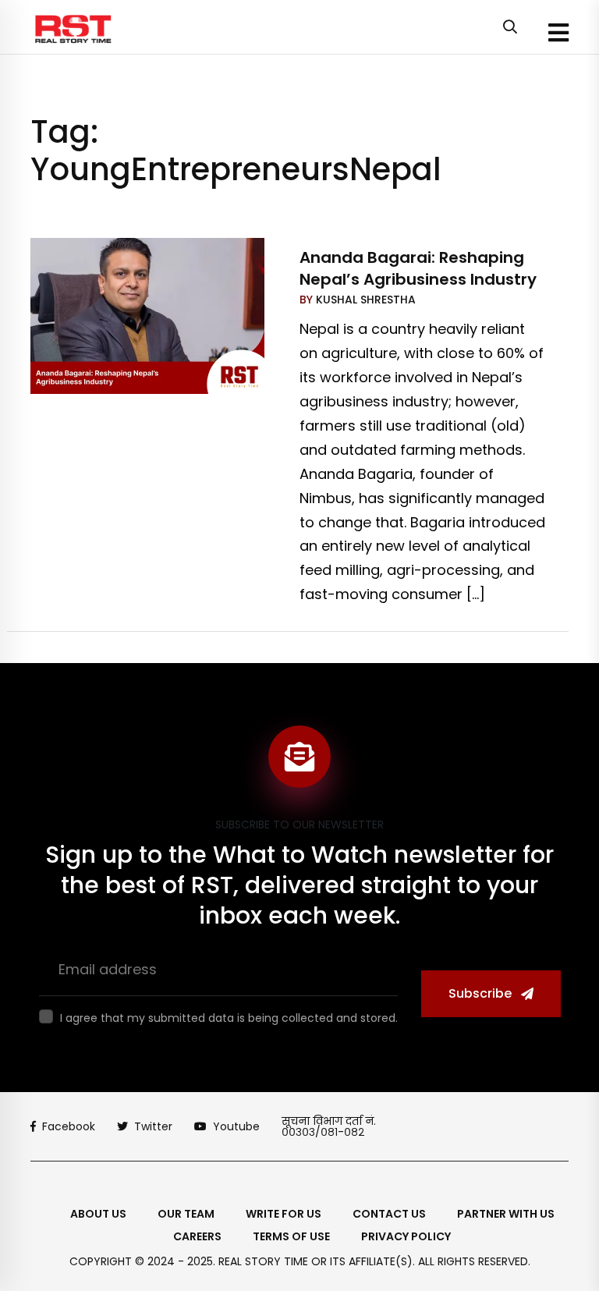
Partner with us (506, 1214)
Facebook (68, 1126)
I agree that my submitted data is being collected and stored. (229, 1018)
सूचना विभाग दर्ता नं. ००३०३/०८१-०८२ (329, 1126)
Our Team (186, 1214)
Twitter (153, 1126)
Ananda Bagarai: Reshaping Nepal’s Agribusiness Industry (418, 268)
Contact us (389, 1214)
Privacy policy (406, 1236)
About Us (98, 1214)
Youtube (236, 1126)
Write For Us (283, 1214)
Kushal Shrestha (364, 299)
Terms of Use (291, 1236)
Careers (197, 1236)
